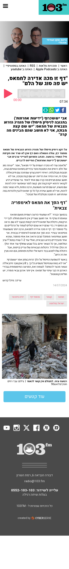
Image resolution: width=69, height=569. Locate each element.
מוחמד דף (35, 297)
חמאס (61, 297)
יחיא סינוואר (18, 297)
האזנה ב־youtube (21, 69)
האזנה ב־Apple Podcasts (51, 69)
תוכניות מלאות (48, 66)
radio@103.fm (34, 481)
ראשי (64, 66)
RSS (32, 66)
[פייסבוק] (63, 110)
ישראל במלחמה (56, 303)
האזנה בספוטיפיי (16, 66)
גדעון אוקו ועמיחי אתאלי (57, 41)
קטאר (49, 297)
